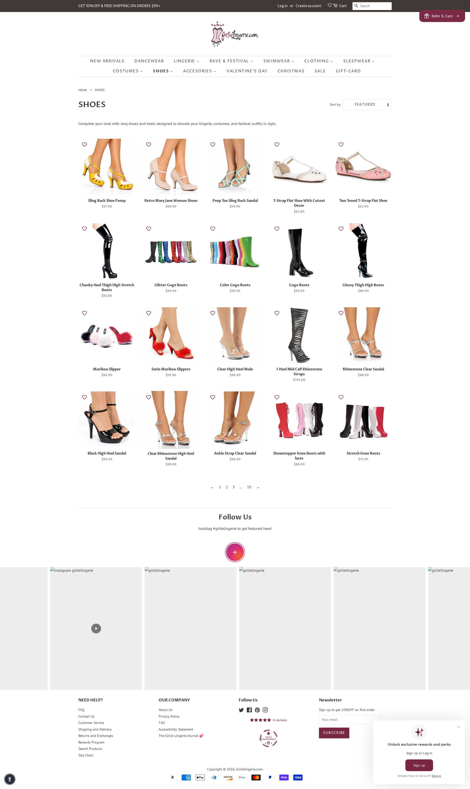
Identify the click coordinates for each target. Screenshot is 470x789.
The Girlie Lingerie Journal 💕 (181, 735)
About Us (165, 710)
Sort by (335, 104)
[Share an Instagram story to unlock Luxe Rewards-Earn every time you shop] (235, 552)
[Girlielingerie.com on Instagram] (265, 711)
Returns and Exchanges (95, 735)
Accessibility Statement (176, 729)
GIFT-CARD (348, 71)
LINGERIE (185, 61)
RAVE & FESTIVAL (230, 61)
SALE (320, 71)
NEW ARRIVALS (107, 61)
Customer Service (91, 722)
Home (82, 90)
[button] (10, 779)
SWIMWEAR (277, 61)
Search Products (90, 748)
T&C (162, 722)
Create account (308, 6)
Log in (283, 6)
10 (249, 486)
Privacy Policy (169, 716)
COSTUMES (126, 71)
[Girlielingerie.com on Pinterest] (257, 711)
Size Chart (85, 755)
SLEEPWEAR (357, 61)
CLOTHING (317, 61)
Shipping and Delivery (95, 729)
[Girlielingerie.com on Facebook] (249, 711)
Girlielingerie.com (249, 769)
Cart (343, 6)
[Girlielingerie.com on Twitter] (241, 711)
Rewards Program (91, 742)
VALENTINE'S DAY (247, 71)
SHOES (161, 71)
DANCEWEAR (149, 61)
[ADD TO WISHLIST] (84, 144)
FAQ (81, 710)
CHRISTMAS (291, 71)
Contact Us (86, 716)
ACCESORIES (198, 71)
